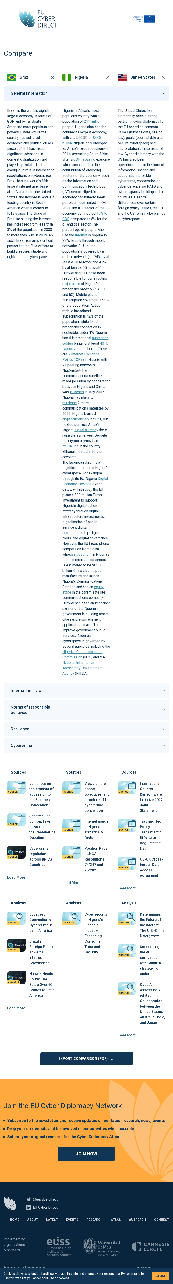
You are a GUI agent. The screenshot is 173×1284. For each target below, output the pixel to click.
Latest (52, 1220)
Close (161, 1276)
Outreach (137, 1220)
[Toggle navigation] (165, 19)
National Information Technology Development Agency (82, 668)
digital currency (86, 430)
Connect (161, 1220)
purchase (69, 403)
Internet (81, 235)
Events (72, 1220)
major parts (71, 284)
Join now (86, 1154)
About (32, 1220)
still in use (70, 446)
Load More (16, 877)
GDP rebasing (84, 159)
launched (77, 392)
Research (94, 1220)
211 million (92, 121)
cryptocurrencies (75, 419)
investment (82, 554)
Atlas (116, 1220)
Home (14, 1220)
